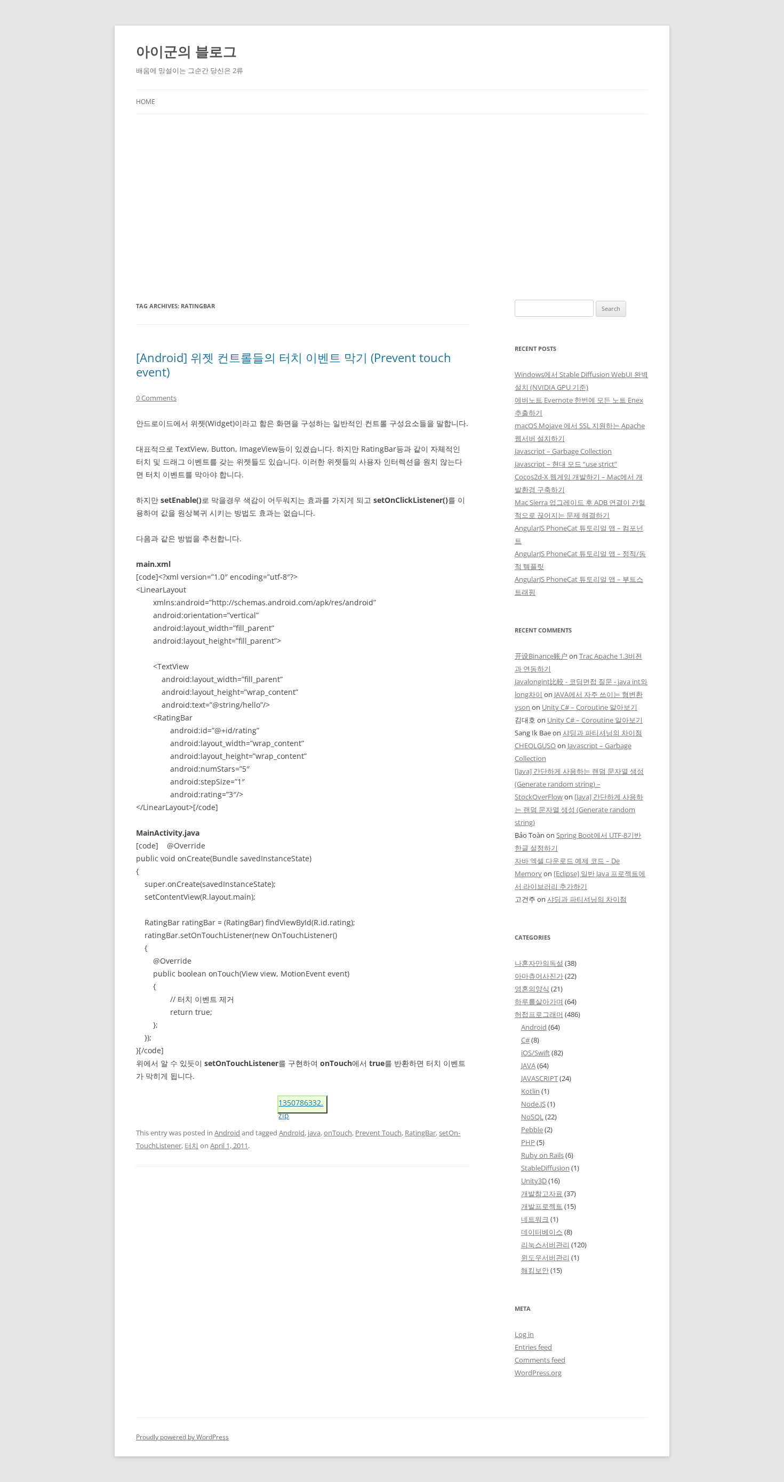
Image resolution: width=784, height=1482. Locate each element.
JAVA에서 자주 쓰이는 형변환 (598, 694)
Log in (524, 1334)
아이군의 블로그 (186, 51)
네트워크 (535, 1219)
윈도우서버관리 (545, 1257)
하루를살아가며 (539, 1001)
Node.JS (533, 1104)
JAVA (528, 1065)
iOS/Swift (535, 1053)
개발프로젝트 (542, 1206)
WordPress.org (538, 1372)
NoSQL (532, 1116)
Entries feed (533, 1347)
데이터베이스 (542, 1232)
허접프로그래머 (539, 1014)
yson (522, 707)
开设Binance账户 (541, 656)
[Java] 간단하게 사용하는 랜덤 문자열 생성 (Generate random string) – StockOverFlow (579, 784)
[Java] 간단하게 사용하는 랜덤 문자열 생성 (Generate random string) (579, 809)
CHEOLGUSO (535, 745)
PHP (528, 1142)
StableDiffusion (545, 1168)
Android (227, 1132)
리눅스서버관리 (545, 1244)
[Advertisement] (392, 194)
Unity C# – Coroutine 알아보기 (589, 707)
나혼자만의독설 (539, 963)
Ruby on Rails (542, 1155)
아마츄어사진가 (539, 976)
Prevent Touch (378, 1132)
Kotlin (530, 1091)
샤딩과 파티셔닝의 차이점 (602, 733)
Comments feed (540, 1360)
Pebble (532, 1129)
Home (145, 101)
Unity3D (534, 1180)
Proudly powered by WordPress (182, 1436)
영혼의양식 (532, 989)
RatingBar (420, 1132)
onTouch (338, 1132)
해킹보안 (535, 1270)
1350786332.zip (300, 1105)
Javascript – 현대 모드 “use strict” (566, 464)
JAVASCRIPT (539, 1078)
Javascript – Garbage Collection (563, 451)
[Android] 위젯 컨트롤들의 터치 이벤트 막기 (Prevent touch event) (293, 364)
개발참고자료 (542, 1193)
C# (525, 1040)
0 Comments (156, 398)
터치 (191, 1145)
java (314, 1132)
